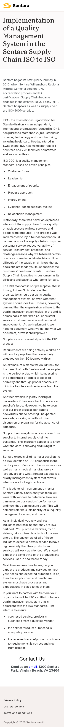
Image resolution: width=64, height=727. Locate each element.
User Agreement (14, 706)
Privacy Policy (13, 700)
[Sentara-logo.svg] (16, 5)
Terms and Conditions (18, 712)
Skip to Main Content (5, 5)
